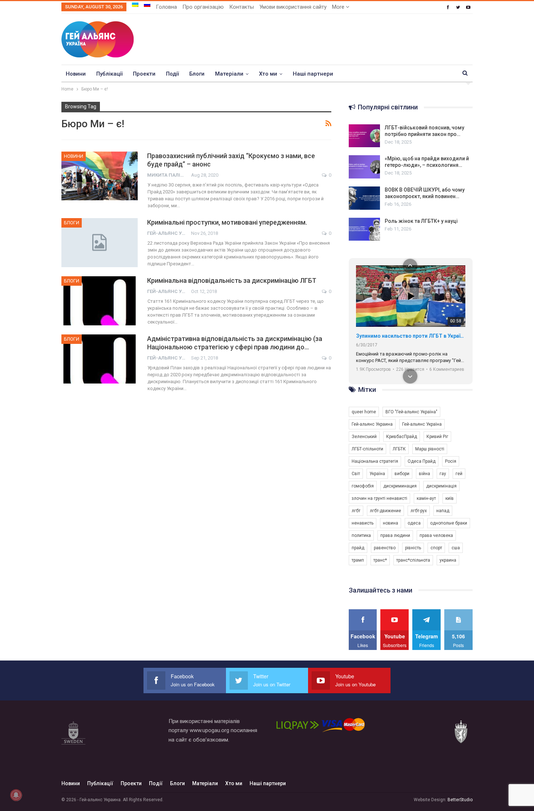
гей (459, 473)
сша (456, 547)
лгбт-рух (418, 510)
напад (442, 510)
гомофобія (363, 486)
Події (172, 74)
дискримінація (441, 486)
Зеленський (364, 436)
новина (390, 523)
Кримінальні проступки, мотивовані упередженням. (227, 222)
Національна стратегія (375, 461)
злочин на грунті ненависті (379, 498)
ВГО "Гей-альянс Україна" (411, 411)
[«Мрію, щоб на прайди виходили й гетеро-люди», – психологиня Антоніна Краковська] (364, 166)
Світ (356, 473)
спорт (436, 547)
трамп (358, 560)
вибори (402, 473)
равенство (385, 547)
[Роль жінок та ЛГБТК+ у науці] (364, 229)
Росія (450, 461)
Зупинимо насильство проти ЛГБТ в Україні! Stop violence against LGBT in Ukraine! (410, 336)
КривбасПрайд (401, 436)
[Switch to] (135, 5)
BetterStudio (460, 799)
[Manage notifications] (16, 795)
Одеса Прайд (422, 461)
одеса (414, 523)
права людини (395, 535)
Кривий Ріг (437, 436)
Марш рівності (429, 448)
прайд (358, 547)
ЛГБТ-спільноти (367, 448)
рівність (413, 547)
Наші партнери (313, 74)
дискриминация (400, 486)
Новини (76, 74)
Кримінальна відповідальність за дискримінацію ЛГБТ (231, 280)
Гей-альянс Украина (372, 424)
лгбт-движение (385, 510)
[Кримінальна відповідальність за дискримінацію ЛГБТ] (99, 300)
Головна (166, 7)
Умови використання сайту (293, 7)
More (339, 7)
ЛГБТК (399, 448)
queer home (364, 411)
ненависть (362, 523)
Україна (377, 473)
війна (424, 473)
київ (449, 498)
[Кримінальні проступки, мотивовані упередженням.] (99, 242)
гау (443, 473)
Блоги (197, 74)
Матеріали (229, 74)
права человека (436, 535)
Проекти (144, 74)
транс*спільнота (413, 560)
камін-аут (426, 498)
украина (448, 560)
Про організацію (203, 7)
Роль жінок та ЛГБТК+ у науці (421, 221)
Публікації (109, 74)
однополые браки (448, 523)
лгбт (356, 510)
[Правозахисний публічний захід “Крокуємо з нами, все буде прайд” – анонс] (99, 176)
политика (361, 535)
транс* (380, 560)
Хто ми (268, 74)
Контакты (241, 7)
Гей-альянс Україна (422, 424)
